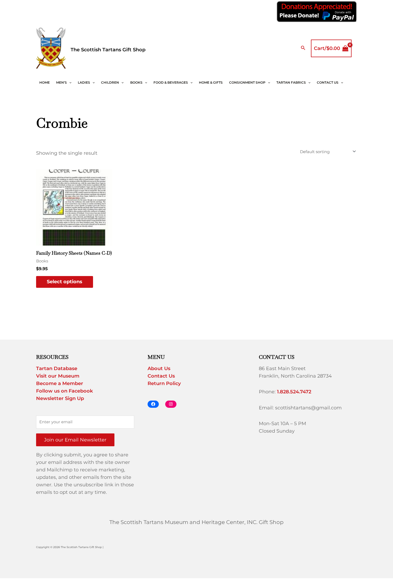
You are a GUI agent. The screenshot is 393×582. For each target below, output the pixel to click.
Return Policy (164, 383)
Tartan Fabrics (291, 82)
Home (44, 82)
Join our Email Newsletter (75, 440)
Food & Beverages (170, 82)
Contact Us (327, 82)
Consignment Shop (247, 82)
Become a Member (59, 383)
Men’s (61, 82)
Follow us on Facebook (64, 391)
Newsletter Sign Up (60, 398)
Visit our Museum (57, 376)
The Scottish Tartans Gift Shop (108, 50)
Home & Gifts (211, 82)
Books (136, 82)
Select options (64, 282)
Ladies (84, 82)
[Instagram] (170, 404)
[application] (69, 82)
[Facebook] (153, 404)
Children (110, 82)
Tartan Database (56, 368)
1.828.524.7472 (294, 392)
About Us (159, 368)
